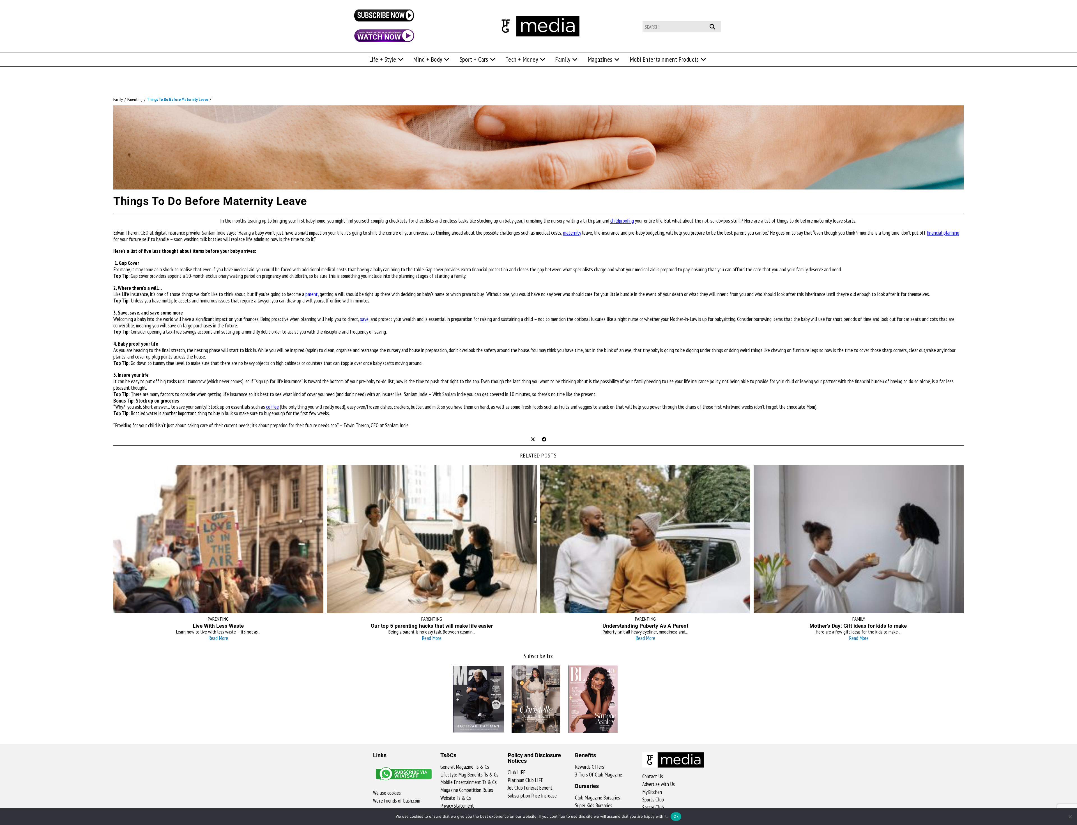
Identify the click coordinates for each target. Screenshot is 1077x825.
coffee (272, 406)
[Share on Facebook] (544, 439)
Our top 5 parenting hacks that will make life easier (432, 625)
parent (311, 294)
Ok (675, 816)
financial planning (943, 232)
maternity (572, 232)
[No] (1070, 816)
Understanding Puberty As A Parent (645, 625)
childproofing (622, 220)
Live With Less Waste (218, 625)
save (364, 319)
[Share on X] (532, 439)
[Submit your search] (715, 26)
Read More (218, 638)
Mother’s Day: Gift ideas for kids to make (858, 625)
